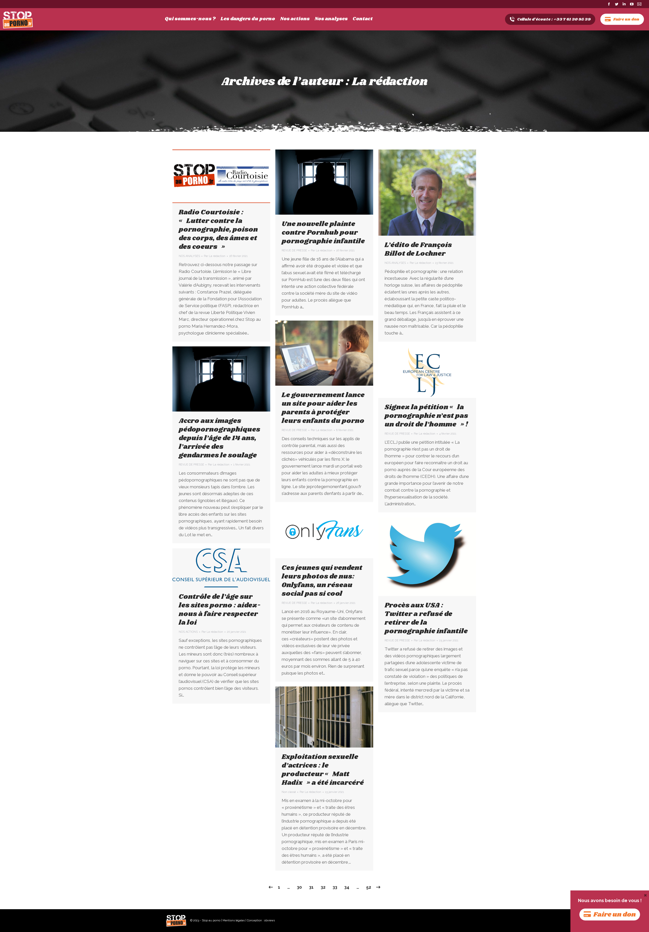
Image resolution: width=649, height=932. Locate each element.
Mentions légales (234, 920)
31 (311, 887)
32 (323, 887)
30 (299, 887)
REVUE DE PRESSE (294, 250)
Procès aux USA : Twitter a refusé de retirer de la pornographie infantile (426, 618)
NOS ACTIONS (188, 631)
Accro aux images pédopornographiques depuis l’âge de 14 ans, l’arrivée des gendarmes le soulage (219, 438)
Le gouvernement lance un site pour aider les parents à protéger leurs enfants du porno (323, 408)
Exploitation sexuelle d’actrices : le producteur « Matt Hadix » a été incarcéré (323, 770)
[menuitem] (190, 19)
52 (368, 887)
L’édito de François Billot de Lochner (418, 249)
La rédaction (390, 81)
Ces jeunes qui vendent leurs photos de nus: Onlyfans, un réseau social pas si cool (322, 581)
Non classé (289, 792)
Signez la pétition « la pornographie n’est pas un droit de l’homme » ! (426, 415)
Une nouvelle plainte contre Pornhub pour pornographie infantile (323, 232)
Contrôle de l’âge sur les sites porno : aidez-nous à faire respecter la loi (220, 609)
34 (346, 887)
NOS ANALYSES (189, 256)
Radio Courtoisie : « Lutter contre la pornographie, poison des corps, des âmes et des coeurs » (218, 230)
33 (335, 887)
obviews (269, 920)
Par (214, 256)
